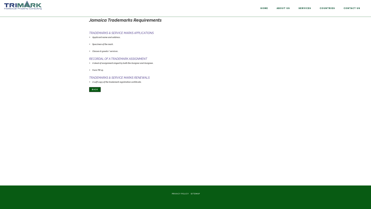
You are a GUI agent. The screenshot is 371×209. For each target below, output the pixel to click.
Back (95, 90)
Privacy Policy (180, 194)
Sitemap (195, 194)
